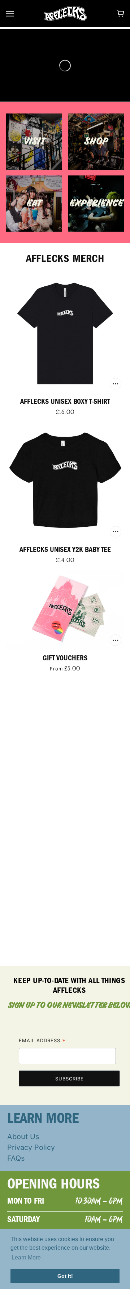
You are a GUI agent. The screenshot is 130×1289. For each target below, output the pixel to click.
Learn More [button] (26, 1257)
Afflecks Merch (65, 258)
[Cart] (120, 13)
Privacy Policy (31, 1147)
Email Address (42, 1041)
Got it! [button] (65, 1276)
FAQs (16, 1158)
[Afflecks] (65, 12)
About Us (23, 1136)
